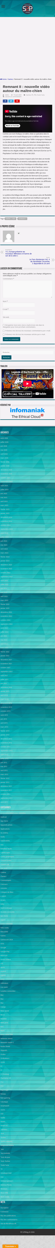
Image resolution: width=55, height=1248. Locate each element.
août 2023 (4, 581)
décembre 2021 (6, 660)
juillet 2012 (4, 759)
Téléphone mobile (7, 1145)
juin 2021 (4, 683)
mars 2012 (4, 774)
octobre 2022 (5, 620)
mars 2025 (4, 505)
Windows (4, 1189)
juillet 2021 (4, 679)
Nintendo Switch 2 (7, 1042)
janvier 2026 (5, 466)
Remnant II (22, 219)
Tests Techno (5, 1161)
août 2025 (4, 486)
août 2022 (4, 628)
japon (3, 967)
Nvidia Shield (5, 1046)
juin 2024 (4, 541)
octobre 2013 (5, 711)
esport (3, 920)
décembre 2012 (6, 739)
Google (3, 948)
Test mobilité (5, 1153)
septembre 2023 (7, 577)
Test (2, 1149)
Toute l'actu (41, 95)
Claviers (3, 876)
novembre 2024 (6, 521)
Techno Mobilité (6, 1141)
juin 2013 (4, 719)
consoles (4, 888)
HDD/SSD (4, 955)
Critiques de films (7, 892)
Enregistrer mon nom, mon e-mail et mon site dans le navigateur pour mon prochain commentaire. (23, 326)
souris (3, 1110)
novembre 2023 (6, 569)
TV (1, 1169)
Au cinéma (4, 833)
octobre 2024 (5, 525)
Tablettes (4, 1129)
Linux (2, 979)
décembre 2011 (6, 786)
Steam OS (4, 1126)
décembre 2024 (6, 517)
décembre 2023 (6, 565)
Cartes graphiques (7, 857)
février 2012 (5, 778)
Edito (2, 904)
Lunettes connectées (8, 991)
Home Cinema (6, 959)
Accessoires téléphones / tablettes (13, 813)
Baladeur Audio (6, 849)
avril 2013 (4, 723)
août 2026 (4, 438)
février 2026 (5, 462)
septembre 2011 (7, 798)
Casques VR (5, 864)
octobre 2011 (5, 794)
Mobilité (4, 1019)
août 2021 (4, 675)
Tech (2, 1133)
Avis (2, 845)
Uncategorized (6, 1173)
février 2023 (5, 604)
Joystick (3, 971)
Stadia (3, 1118)
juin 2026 (4, 446)
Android (4, 817)
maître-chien (10, 219)
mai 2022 (4, 640)
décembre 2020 (6, 687)
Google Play (5, 951)
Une (2, 1177)
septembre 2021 (7, 671)
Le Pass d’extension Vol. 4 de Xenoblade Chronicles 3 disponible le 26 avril (39, 261)
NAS (2, 1027)
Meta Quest (5, 1011)
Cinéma (3, 872)
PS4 (2, 1082)
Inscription (4, 1208)
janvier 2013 (5, 735)
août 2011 (4, 802)
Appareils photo (6, 825)
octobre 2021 (5, 668)
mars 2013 (4, 727)
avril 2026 (4, 454)
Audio (3, 837)
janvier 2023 (5, 608)
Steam (3, 1122)
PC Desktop (5, 1074)
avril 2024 (4, 549)
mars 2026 (4, 458)
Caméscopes (5, 853)
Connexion (4, 1212)
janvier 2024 (5, 561)
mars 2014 (4, 699)
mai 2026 (4, 450)
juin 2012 (4, 762)
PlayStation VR (6, 1078)
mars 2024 (4, 553)
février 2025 (5, 509)
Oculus (3, 1054)
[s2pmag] (27, 8)
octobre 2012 (5, 747)
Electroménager (6, 908)
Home (4, 79)
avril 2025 (4, 501)
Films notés (5, 928)
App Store (4, 821)
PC (32, 95)
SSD (2, 1114)
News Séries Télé (7, 1035)
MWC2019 (4, 1023)
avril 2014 (4, 695)
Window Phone (6, 1185)
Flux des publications (8, 1216)
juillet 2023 (4, 584)
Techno (3, 1137)
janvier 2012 (5, 782)
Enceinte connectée (7, 912)
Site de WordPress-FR (8, 1224)
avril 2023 (4, 596)
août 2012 (4, 755)
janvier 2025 (5, 513)
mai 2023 (4, 592)
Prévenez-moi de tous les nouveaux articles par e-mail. (25, 334)
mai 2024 (4, 545)
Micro (3, 1015)
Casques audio (6, 860)
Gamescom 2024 (7, 940)
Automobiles (5, 841)
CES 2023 (4, 868)
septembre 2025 (7, 482)
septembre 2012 (7, 751)
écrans (3, 900)
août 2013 (4, 715)
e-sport (3, 896)
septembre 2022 (7, 624)
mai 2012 (4, 766)
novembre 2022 (6, 616)
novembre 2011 (6, 790)
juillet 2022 (4, 632)
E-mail (6, 309)
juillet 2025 (4, 490)
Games (10, 79)
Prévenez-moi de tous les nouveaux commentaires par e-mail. (28, 331)
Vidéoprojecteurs (7, 1181)
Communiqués (6, 880)
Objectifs (4, 1050)
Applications (5, 829)
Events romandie (7, 924)
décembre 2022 (6, 612)
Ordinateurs (5, 1058)
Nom (5, 301)
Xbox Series (5, 1197)
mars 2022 (4, 648)
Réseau (3, 1094)
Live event (4, 987)
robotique (4, 1102)
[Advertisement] (27, 47)
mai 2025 (4, 497)
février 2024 (5, 557)
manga (3, 1007)
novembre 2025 (6, 474)
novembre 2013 (6, 707)
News (3, 1031)
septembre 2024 (7, 529)
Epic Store (4, 916)
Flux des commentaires (9, 1220)
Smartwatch (5, 1106)
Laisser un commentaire (13, 96)
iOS (2, 963)
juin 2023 (4, 588)
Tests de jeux (5, 1157)
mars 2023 (4, 600)
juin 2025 (4, 493)
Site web (6, 317)
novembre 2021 (6, 664)
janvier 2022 (5, 656)
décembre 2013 (6, 703)
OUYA (3, 1062)
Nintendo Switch (6, 1038)
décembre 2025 (6, 470)
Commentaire (8, 279)
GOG (2, 944)
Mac (2, 995)
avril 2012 (4, 770)
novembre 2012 (6, 743)
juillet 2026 (4, 442)
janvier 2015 (5, 691)
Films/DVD (4, 932)
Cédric (7, 95)
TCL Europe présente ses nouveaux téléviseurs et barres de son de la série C (18, 253)
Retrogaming (5, 1098)
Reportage (4, 1090)
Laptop (3, 975)
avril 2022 (4, 644)
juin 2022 (4, 636)
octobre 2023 (5, 573)
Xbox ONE (4, 1193)
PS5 (35, 95)
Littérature (4, 983)
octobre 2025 (5, 478)
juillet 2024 (4, 537)
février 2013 (5, 731)
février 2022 (5, 652)
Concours (4, 884)
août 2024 (4, 533)
